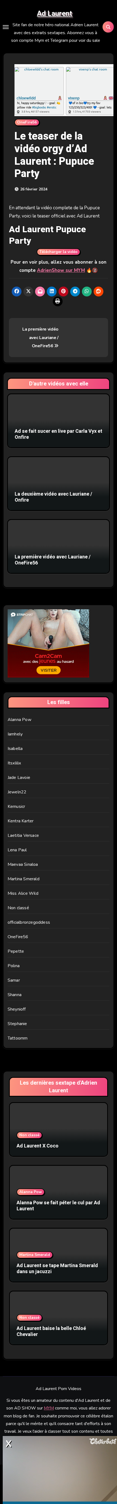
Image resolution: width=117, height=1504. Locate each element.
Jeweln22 (17, 792)
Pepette (16, 951)
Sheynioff (17, 1009)
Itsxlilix (14, 763)
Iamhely (15, 734)
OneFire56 (27, 122)
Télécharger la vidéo (58, 251)
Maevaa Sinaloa (23, 864)
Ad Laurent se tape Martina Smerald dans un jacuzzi (57, 1268)
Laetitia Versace (23, 835)
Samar (14, 980)
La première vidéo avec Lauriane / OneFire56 (40, 337)
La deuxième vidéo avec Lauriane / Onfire (53, 497)
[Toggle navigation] (6, 27)
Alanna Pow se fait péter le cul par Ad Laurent (58, 1205)
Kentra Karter (21, 821)
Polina (14, 966)
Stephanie (17, 1024)
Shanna (14, 995)
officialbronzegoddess (29, 922)
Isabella (15, 749)
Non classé (18, 908)
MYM (49, 1408)
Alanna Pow (19, 720)
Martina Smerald (23, 879)
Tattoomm (18, 1038)
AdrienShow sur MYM (61, 270)
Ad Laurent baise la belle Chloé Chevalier (51, 1331)
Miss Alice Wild (23, 893)
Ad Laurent (54, 13)
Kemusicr (16, 806)
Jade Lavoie (19, 778)
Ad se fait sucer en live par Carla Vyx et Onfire (58, 434)
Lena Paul (17, 850)
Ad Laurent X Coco (38, 1146)
